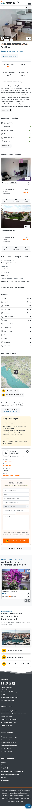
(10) (28, 226)
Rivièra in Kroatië (6, 748)
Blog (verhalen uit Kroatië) (8, 742)
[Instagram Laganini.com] (6, 683)
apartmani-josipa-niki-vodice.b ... (12, 475)
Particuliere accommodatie (9, 745)
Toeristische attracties (14, 394)
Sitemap (12, 700)
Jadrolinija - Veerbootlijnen (9, 719)
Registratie (6, 780)
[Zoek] (18, 3)
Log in (4, 777)
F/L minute (25, 201)
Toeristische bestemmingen (9, 737)
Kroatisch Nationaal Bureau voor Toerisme (13, 714)
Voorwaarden (5, 700)
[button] (16, 372)
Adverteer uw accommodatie (11, 774)
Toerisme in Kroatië (6, 725)
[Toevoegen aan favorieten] (28, 571)
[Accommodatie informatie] (28, 593)
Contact (3, 762)
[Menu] (29, 3)
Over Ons (4, 765)
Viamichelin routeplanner (8, 722)
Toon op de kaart (12, 390)
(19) (29, 38)
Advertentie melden (16, 548)
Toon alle (6, 146)
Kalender (16, 201)
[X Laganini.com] (13, 683)
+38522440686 (7, 466)
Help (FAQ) (4, 768)
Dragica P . (7, 37)
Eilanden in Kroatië (6, 751)
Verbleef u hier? (10, 55)
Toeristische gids (6, 740)
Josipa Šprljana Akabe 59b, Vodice (12, 51)
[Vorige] (5, 579)
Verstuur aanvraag (17, 541)
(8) (28, 178)
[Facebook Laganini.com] (2, 683)
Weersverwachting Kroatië (9, 711)
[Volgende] (27, 579)
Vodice (3, 7)
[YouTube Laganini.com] (10, 683)
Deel (28, 7)
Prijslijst (6, 201)
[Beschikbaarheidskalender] (28, 596)
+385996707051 (7, 461)
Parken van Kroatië (6, 716)
